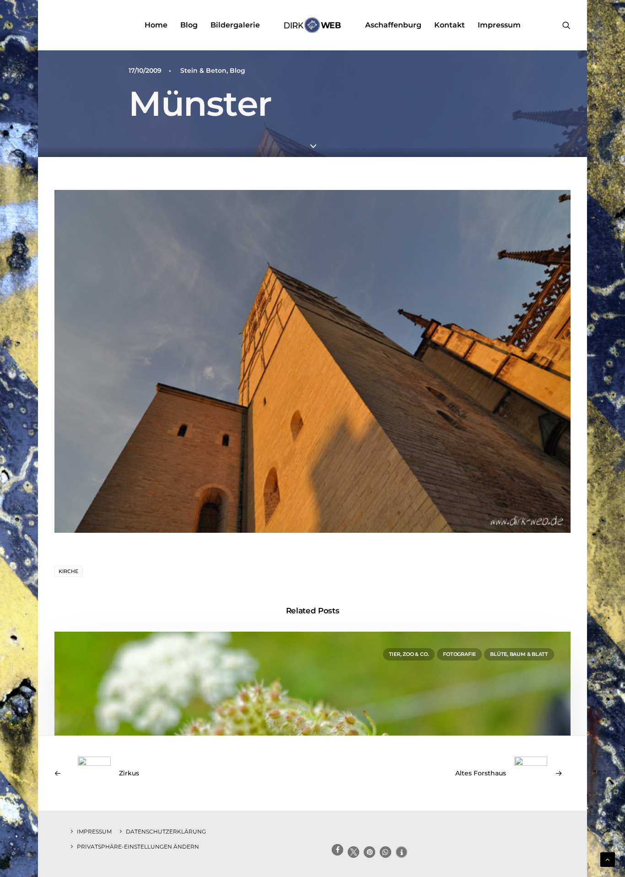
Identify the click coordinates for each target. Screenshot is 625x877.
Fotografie (459, 654)
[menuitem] (156, 25)
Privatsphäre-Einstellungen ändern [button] (138, 846)
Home (156, 25)
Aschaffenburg (393, 25)
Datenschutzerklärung (166, 831)
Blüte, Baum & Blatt (519, 654)
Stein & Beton (203, 70)
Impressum (499, 25)
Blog (189, 25)
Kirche (68, 571)
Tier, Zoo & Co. (409, 654)
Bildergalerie (235, 25)
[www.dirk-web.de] (312, 25)
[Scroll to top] (607, 859)
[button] (566, 25)
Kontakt (449, 25)
